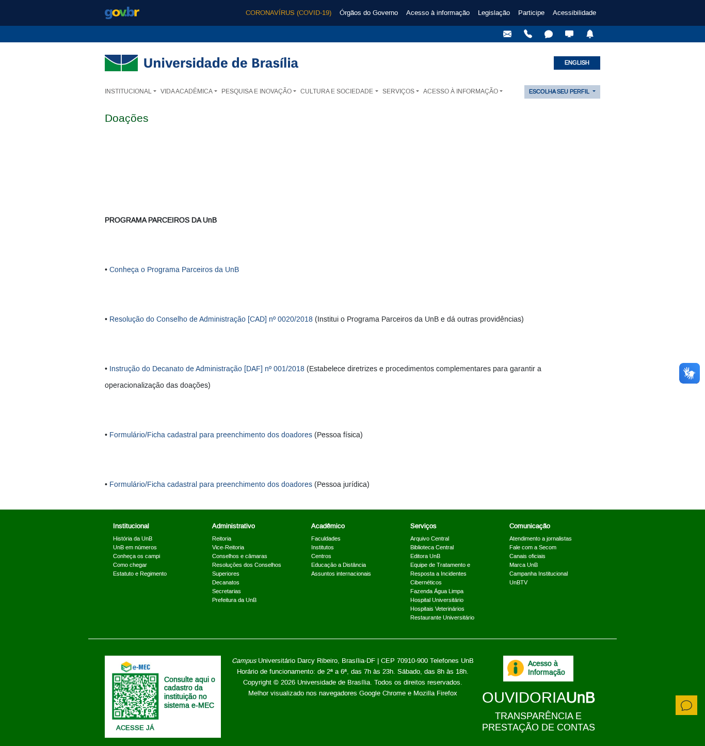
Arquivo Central (429, 539)
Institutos (322, 547)
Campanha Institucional (538, 574)
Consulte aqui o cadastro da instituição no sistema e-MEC (189, 692)
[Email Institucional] (507, 34)
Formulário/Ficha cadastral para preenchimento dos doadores (210, 435)
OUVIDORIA (538, 698)
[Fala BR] (548, 34)
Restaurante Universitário (442, 618)
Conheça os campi (136, 556)
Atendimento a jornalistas (540, 539)
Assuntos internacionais (341, 574)
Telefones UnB (452, 661)
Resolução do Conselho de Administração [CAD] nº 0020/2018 (211, 319)
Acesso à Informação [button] (460, 92)
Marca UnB (523, 565)
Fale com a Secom (532, 547)
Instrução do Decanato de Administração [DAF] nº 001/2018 (207, 369)
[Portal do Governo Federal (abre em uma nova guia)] (122, 13)
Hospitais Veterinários (437, 609)
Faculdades (326, 539)
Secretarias (226, 591)
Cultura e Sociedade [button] (336, 92)
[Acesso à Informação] (515, 668)
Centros (321, 556)
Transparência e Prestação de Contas (538, 722)
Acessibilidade (574, 13)
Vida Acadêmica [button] (187, 92)
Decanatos (225, 582)
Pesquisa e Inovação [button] (256, 92)
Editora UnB (425, 556)
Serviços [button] (398, 92)
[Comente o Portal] (686, 705)
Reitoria (221, 539)
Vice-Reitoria (228, 547)
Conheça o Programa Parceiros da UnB (174, 270)
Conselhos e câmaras (239, 556)
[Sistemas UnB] (569, 34)
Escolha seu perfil (560, 92)
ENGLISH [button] (577, 63)
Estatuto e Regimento (140, 574)
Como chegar (130, 565)
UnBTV (518, 582)
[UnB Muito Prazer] (528, 34)
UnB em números (135, 547)
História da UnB (132, 539)
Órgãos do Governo (369, 13)
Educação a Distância (338, 565)
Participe (531, 13)
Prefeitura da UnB (234, 600)
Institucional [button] (128, 92)
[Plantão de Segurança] (590, 34)
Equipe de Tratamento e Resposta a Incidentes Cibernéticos (440, 574)
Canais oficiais (527, 556)
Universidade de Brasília (333, 682)
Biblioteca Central (432, 547)
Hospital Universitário (436, 600)
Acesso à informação (438, 13)
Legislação (494, 13)
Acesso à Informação (546, 668)
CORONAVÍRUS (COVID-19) (288, 13)
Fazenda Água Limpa (436, 591)
